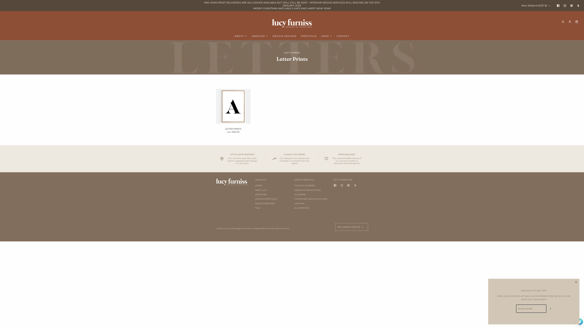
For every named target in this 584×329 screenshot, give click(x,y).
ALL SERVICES (301, 208)
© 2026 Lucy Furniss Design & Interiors (233, 228)
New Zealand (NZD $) (534, 5)
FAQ (257, 208)
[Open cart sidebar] (576, 21)
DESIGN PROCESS (285, 36)
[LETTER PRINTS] (233, 106)
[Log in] (570, 21)
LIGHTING (299, 203)
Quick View (233, 118)
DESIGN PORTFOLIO (266, 199)
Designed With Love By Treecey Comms (271, 228)
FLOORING (300, 194)
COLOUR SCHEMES (304, 185)
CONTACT (343, 36)
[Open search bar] (563, 21)
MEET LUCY (261, 190)
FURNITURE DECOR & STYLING (310, 199)
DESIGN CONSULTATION (307, 190)
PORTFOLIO (309, 36)
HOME (258, 185)
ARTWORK (261, 194)
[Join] (550, 308)
